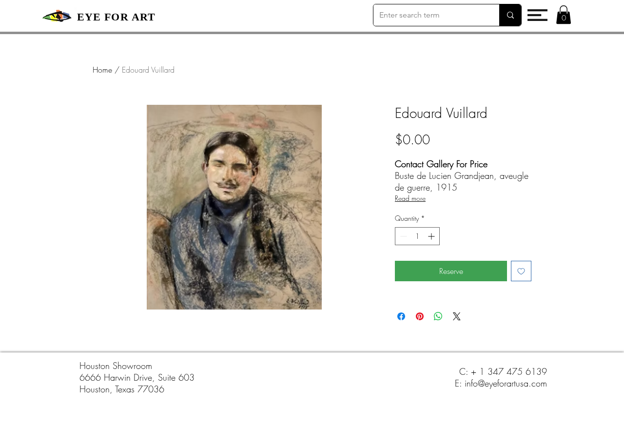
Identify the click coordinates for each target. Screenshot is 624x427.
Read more (410, 198)
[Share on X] (457, 316)
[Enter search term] (510, 15)
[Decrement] (402, 236)
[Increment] (432, 236)
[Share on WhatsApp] (438, 316)
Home (102, 69)
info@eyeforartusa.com (506, 383)
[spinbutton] (417, 236)
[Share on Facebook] (401, 316)
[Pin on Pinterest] (420, 316)
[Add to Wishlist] (521, 271)
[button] (537, 15)
